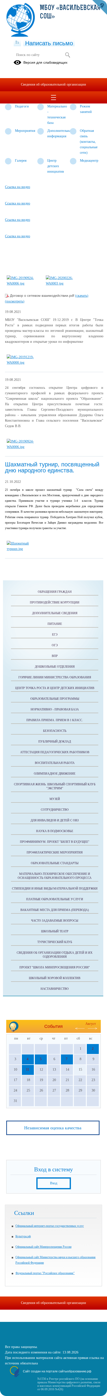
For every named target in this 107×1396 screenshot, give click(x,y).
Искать (67, 55)
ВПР (55, 656)
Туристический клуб (54, 942)
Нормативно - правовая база (55, 709)
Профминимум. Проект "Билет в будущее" (54, 842)
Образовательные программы (54, 698)
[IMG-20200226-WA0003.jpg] (63, 283)
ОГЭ (55, 645)
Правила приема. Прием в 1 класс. (54, 720)
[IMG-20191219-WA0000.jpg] (24, 362)
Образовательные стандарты (54, 863)
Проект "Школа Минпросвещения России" (54, 967)
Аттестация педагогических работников (54, 752)
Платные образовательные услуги (54, 899)
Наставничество (55, 989)
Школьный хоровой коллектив (54, 978)
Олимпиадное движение (54, 773)
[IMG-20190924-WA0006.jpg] (24, 283)
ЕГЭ (54, 634)
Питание (55, 624)
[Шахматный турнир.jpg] (24, 549)
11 (27, 1069)
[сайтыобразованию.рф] (99, 7)
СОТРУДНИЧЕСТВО (55, 809)
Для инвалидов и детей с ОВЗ (55, 820)
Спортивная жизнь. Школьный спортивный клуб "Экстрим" (55, 786)
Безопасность (54, 731)
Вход (53, 1183)
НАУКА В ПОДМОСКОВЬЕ (54, 831)
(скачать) (81, 296)
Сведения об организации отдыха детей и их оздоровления (55, 954)
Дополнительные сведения (54, 613)
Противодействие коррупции (54, 602)
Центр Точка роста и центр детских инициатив (54, 688)
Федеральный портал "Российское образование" (45, 1273)
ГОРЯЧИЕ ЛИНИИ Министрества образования (54, 677)
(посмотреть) (14, 301)
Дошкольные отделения (55, 666)
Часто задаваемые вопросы (54, 920)
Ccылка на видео (17, 187)
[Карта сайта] (17, 42)
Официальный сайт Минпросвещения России (43, 1246)
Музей (55, 799)
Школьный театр (54, 931)
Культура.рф (23, 1236)
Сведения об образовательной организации (53, 84)
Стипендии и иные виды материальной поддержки (55, 888)
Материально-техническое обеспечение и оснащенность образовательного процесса (55, 876)
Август (90, 1024)
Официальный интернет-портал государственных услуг (49, 1226)
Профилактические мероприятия (55, 852)
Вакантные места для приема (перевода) (54, 910)
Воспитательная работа (55, 763)
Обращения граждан (55, 592)
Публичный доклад (54, 741)
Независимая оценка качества (52, 1127)
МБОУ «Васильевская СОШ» (70, 12)
